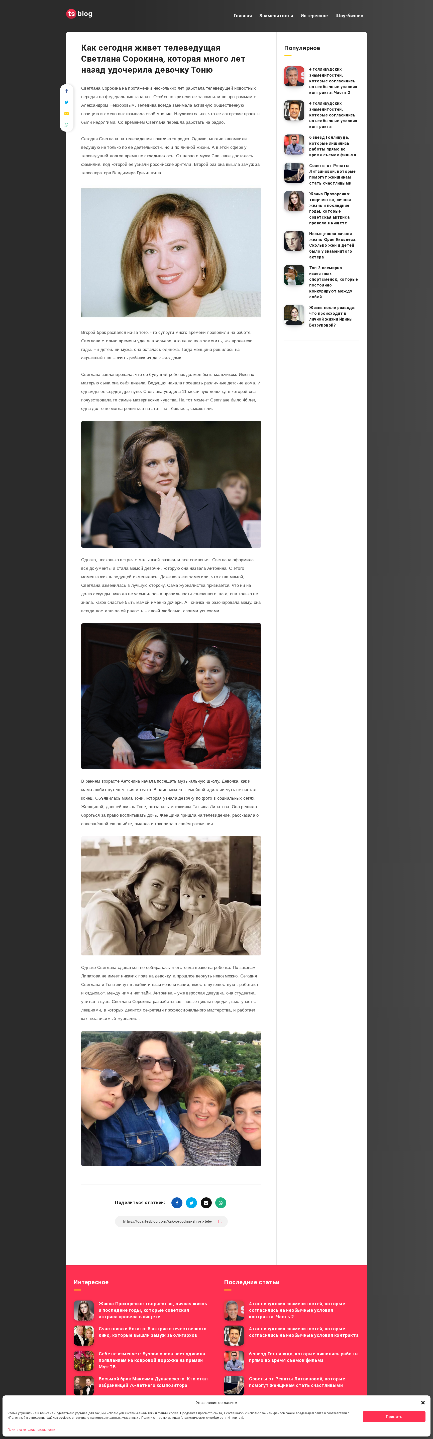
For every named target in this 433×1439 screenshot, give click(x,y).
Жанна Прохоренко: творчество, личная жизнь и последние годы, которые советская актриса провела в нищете (330, 208)
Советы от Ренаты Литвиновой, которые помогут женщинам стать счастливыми (332, 174)
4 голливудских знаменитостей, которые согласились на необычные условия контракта (333, 115)
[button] (422, 1402)
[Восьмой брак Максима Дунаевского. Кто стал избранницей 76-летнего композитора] (84, 1386)
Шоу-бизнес (349, 15)
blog (80, 14)
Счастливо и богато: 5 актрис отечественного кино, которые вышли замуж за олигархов (153, 1332)
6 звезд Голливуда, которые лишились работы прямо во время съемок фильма (332, 146)
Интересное (314, 15)
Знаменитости (276, 15)
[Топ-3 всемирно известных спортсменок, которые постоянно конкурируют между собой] (294, 275)
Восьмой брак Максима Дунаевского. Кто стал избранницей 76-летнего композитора (153, 1382)
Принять (394, 1416)
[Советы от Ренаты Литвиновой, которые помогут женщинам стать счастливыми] (294, 173)
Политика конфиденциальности (31, 1429)
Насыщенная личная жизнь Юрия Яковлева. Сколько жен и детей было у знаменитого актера (333, 245)
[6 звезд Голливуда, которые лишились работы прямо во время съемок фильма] (294, 144)
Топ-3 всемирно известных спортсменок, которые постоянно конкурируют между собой (333, 282)
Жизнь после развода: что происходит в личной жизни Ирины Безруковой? (332, 316)
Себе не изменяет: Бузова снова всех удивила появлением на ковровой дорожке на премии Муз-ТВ (152, 1360)
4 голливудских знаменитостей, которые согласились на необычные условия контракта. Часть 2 (333, 81)
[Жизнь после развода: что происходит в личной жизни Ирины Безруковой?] (294, 315)
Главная (243, 15)
